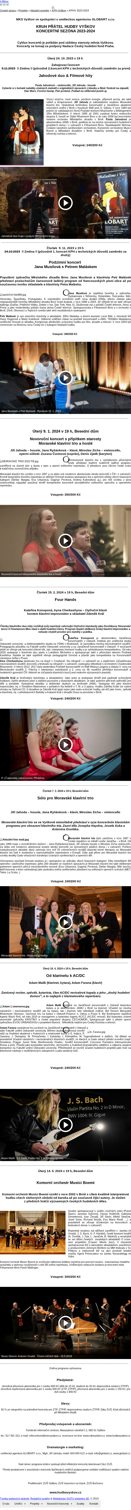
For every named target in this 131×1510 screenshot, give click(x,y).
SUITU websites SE (77, 1498)
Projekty (23, 10)
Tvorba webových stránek (14, 1498)
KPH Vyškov (59, 10)
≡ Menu (4, 1)
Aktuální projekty (39, 10)
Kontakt (93, 1503)
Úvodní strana (8, 10)
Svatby (80, 1503)
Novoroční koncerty (58, 1503)
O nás (6, 1503)
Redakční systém (40, 1498)
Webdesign (59, 1498)
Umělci (18, 1503)
